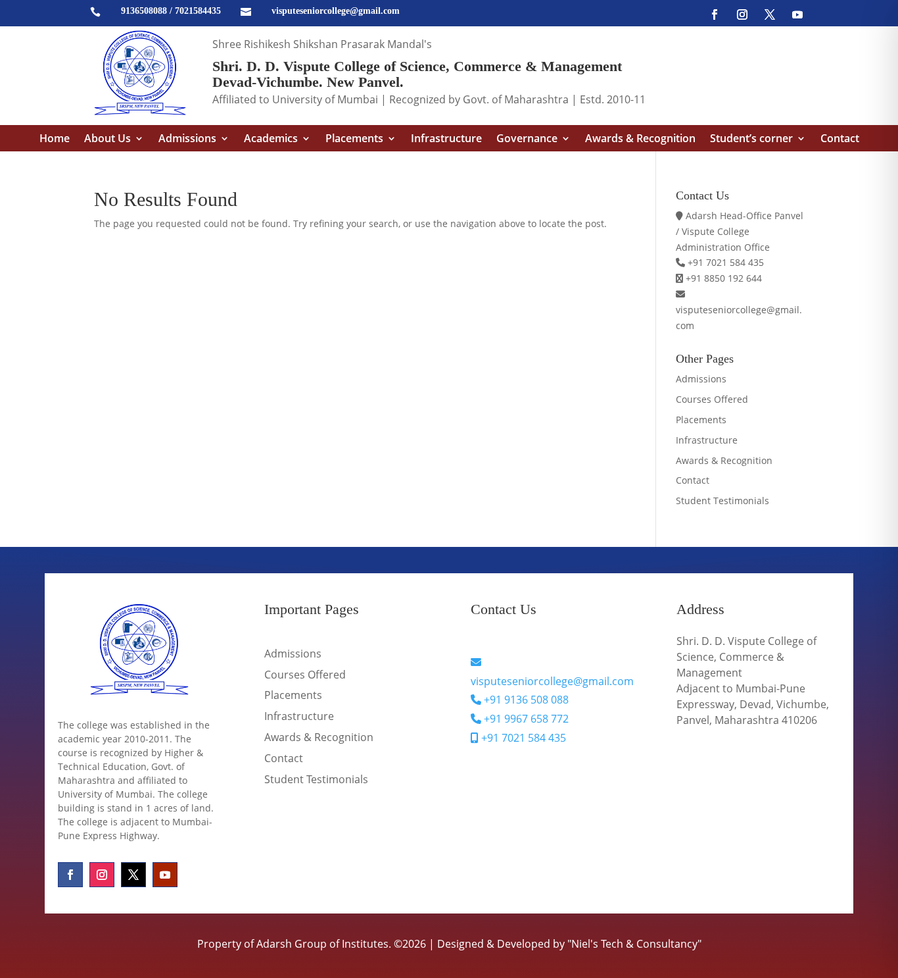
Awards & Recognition (640, 139)
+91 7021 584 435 (522, 738)
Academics (271, 139)
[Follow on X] (769, 14)
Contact (839, 139)
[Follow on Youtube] (797, 14)
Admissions (187, 139)
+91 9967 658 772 (525, 718)
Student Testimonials (722, 500)
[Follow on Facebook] (714, 14)
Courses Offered (712, 399)
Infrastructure (446, 139)
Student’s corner (751, 139)
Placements (354, 139)
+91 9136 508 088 (525, 699)
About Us (107, 139)
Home (54, 139)
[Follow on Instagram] (742, 14)
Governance (526, 139)
